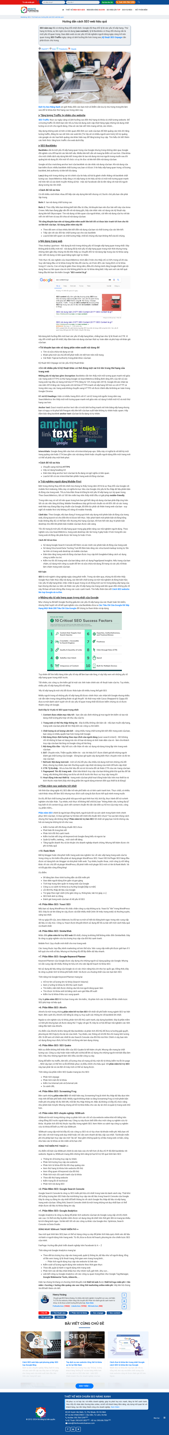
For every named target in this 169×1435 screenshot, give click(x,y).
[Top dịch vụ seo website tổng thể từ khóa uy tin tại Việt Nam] (84, 1344)
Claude (73, 49)
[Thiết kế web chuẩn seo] (30, 10)
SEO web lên (113, 10)
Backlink (60, 1317)
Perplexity (63, 49)
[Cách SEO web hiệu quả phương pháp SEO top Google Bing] (41, 1344)
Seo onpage (98, 1313)
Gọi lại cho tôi (107, 2)
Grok (54, 49)
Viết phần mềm (141, 10)
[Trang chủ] (63, 10)
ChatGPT (45, 49)
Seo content (114, 1313)
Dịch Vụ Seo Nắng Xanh (49, 107)
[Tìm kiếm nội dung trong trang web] (139, 2)
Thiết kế (75, 10)
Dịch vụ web (127, 10)
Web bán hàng (96, 10)
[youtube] (124, 1301)
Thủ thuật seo (59, 1313)
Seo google (46, 1317)
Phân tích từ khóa (79, 1313)
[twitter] (124, 1306)
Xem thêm (115, 1407)
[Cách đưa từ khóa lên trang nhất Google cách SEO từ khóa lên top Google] (128, 1344)
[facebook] (124, 1295)
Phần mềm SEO (46, 813)
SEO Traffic (44, 120)
